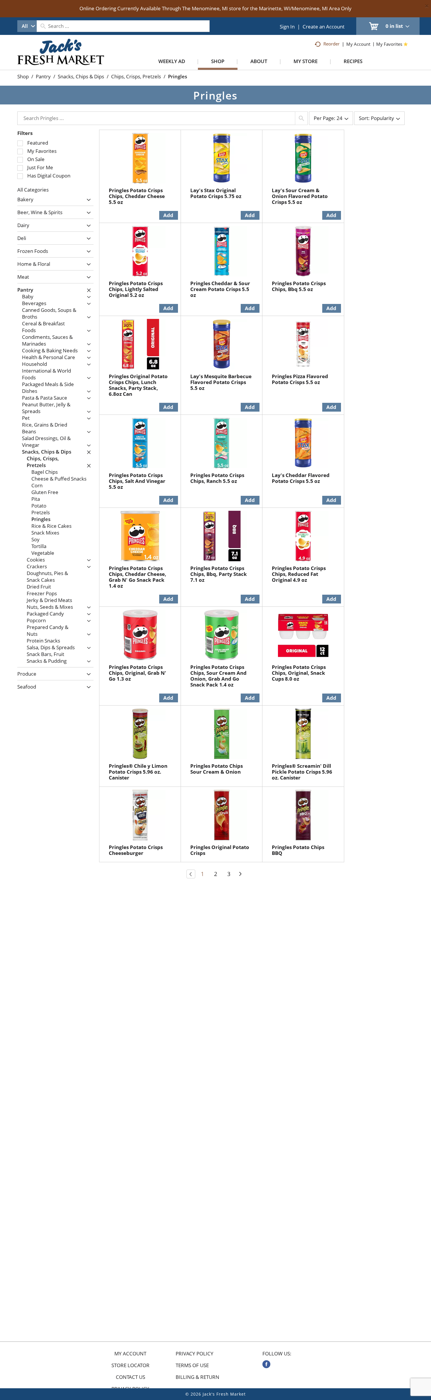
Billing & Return (197, 1377)
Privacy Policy (194, 1354)
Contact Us (130, 1377)
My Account (130, 1354)
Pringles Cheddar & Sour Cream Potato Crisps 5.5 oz (220, 289)
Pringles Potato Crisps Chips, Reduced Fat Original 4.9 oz (299, 574)
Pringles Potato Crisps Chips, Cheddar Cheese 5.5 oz (137, 196)
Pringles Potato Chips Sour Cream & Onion (216, 768)
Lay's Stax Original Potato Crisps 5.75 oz (215, 193)
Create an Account (324, 26)
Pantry (43, 76)
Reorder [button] (331, 44)
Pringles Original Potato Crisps (219, 850)
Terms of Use (192, 1365)
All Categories (33, 189)
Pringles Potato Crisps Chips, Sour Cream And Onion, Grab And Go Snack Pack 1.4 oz (218, 676)
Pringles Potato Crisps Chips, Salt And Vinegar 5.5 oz (137, 481)
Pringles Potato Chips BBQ (298, 850)
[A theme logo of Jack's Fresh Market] (60, 58)
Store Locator (130, 1365)
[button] (87, 200)
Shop (23, 76)
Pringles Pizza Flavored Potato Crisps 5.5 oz (300, 379)
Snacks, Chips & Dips (81, 76)
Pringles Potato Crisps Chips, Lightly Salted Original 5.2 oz (136, 289)
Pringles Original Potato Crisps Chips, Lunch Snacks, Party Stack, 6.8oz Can (138, 385)
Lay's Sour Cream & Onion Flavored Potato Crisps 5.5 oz (300, 196)
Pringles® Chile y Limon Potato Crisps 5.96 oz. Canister (138, 771)
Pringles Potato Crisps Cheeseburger (136, 850)
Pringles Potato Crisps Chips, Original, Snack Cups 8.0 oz (299, 673)
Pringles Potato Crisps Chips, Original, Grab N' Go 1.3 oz (137, 673)
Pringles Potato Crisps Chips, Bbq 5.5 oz (299, 286)
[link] (266, 1364)
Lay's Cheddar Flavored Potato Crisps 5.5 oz (301, 478)
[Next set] (240, 874)
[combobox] (27, 26)
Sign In (287, 26)
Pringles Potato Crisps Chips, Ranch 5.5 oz (217, 478)
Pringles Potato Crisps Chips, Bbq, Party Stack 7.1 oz (218, 574)
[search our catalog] (43, 26)
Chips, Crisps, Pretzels (136, 76)
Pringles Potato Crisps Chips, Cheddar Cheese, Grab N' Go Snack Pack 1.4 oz (137, 577)
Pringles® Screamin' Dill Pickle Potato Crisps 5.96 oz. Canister (302, 771)
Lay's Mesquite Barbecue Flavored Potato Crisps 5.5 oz (221, 382)
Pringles (177, 76)
